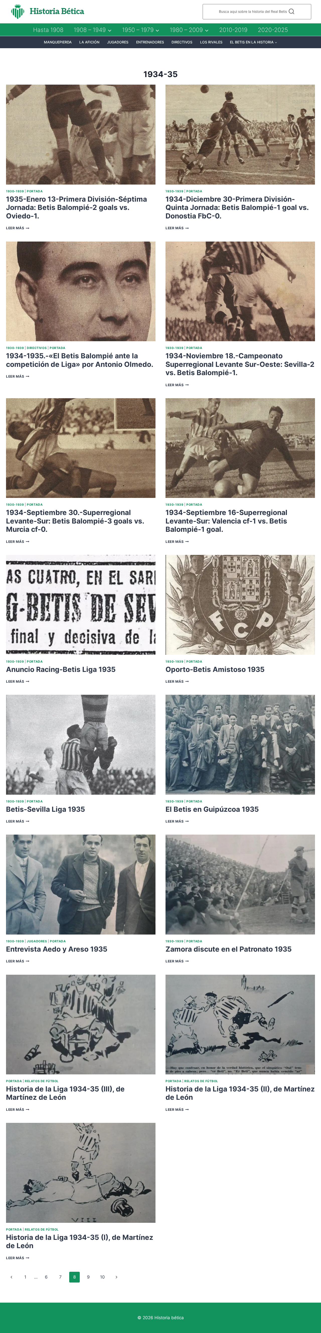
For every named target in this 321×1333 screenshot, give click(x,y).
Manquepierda (58, 42)
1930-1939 (15, 191)
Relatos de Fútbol (42, 1081)
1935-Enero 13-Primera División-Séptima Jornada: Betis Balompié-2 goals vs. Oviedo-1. (76, 207)
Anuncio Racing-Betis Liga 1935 (61, 669)
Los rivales (211, 42)
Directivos (182, 42)
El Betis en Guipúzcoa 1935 (212, 809)
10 (102, 1277)
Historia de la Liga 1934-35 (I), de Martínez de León (79, 1241)
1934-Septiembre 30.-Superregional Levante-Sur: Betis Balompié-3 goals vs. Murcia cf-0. (75, 521)
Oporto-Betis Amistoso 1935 (215, 669)
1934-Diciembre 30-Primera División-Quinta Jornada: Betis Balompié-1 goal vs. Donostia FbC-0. (237, 207)
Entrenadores (150, 42)
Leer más (17, 228)
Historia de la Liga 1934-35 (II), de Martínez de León (240, 1093)
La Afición (89, 42)
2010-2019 (233, 29)
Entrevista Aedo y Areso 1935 (56, 949)
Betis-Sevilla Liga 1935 (45, 809)
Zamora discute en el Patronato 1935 (229, 949)
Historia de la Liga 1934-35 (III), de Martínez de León (65, 1093)
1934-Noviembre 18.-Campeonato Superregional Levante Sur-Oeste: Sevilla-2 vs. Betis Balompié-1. (240, 364)
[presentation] (80, 134)
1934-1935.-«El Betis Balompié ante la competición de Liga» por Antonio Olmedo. (79, 360)
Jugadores (117, 42)
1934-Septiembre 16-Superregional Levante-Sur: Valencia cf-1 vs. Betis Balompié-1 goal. (226, 521)
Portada (35, 191)
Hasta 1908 (48, 29)
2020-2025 (273, 29)
